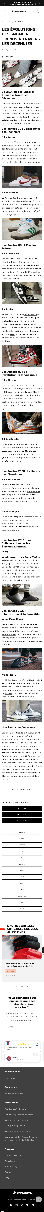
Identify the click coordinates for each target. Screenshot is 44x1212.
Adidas (22, 832)
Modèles (19, 22)
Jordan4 (22, 877)
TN (22, 902)
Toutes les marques (14, 1094)
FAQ (7, 1178)
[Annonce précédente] (4, 3)
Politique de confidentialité (17, 1120)
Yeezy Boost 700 (11, 567)
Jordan (22, 864)
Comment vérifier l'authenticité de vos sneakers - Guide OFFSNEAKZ (21, 1138)
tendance (22, 896)
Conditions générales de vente (19, 1115)
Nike (22, 883)
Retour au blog (23, 789)
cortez (22, 845)
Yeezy (22, 909)
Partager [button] (9, 57)
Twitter (23, 808)
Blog (11, 22)
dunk (22, 851)
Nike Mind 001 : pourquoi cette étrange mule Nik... (20, 965)
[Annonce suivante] (39, 3)
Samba (22, 889)
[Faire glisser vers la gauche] (16, 986)
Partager (23, 814)
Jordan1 (22, 870)
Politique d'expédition (15, 1126)
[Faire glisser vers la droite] (27, 986)
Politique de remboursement (18, 1131)
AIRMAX (22, 838)
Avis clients (10, 1161)
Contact (8, 1172)
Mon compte (11, 1078)
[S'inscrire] (36, 1027)
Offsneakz (13, 1199)
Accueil (4, 22)
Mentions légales (13, 1167)
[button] (5, 11)
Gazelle (22, 858)
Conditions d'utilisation (15, 1109)
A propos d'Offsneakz (15, 1155)
